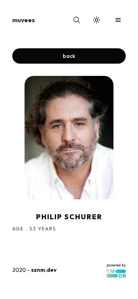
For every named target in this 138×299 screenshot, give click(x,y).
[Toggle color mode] (96, 20)
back (69, 56)
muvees (23, 20)
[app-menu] (118, 20)
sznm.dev (44, 269)
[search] (76, 20)
